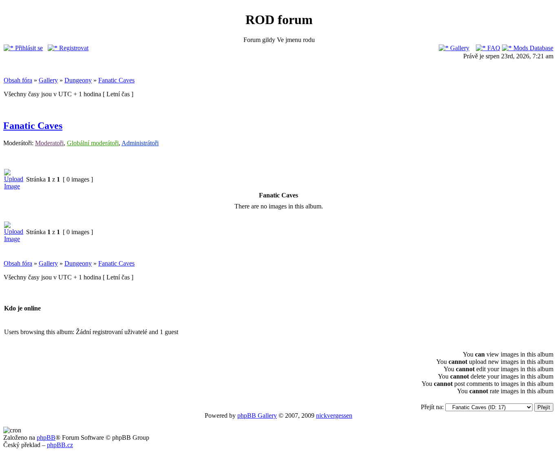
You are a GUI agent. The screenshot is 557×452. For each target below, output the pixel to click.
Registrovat (72, 47)
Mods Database (532, 47)
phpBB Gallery (257, 415)
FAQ (493, 47)
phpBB (46, 437)
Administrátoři (140, 143)
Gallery (459, 47)
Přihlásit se (28, 47)
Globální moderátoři (93, 143)
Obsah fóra (18, 80)
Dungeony (78, 80)
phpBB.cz (60, 444)
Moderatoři (49, 143)
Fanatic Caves (116, 80)
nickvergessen (334, 415)
